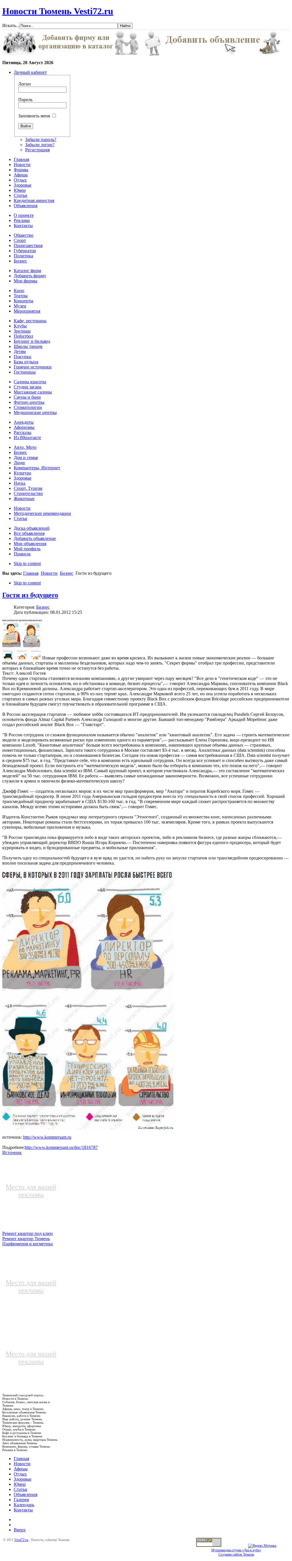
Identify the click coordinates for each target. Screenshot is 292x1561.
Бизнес (66, 573)
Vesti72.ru (21, 1540)
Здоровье (22, 1479)
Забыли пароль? (40, 139)
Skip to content (27, 563)
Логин (24, 83)
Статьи (20, 1489)
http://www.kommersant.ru (47, 1137)
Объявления (25, 1494)
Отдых (20, 1474)
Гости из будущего (30, 595)
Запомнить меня (34, 115)
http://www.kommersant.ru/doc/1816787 (61, 1147)
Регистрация (37, 149)
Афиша (21, 1468)
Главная (30, 573)
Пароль (25, 99)
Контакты (23, 1509)
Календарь (24, 1504)
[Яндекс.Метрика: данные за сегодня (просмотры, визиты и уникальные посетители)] (262, 1546)
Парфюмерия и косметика (27, 1243)
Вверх (20, 1529)
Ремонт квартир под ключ (27, 1233)
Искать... (10, 25)
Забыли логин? (39, 144)
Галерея (21, 1499)
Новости (49, 573)
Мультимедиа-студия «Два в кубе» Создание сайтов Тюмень (236, 1552)
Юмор (20, 1484)
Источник (12, 1152)
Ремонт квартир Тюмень (26, 1238)
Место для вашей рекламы (31, 1190)
